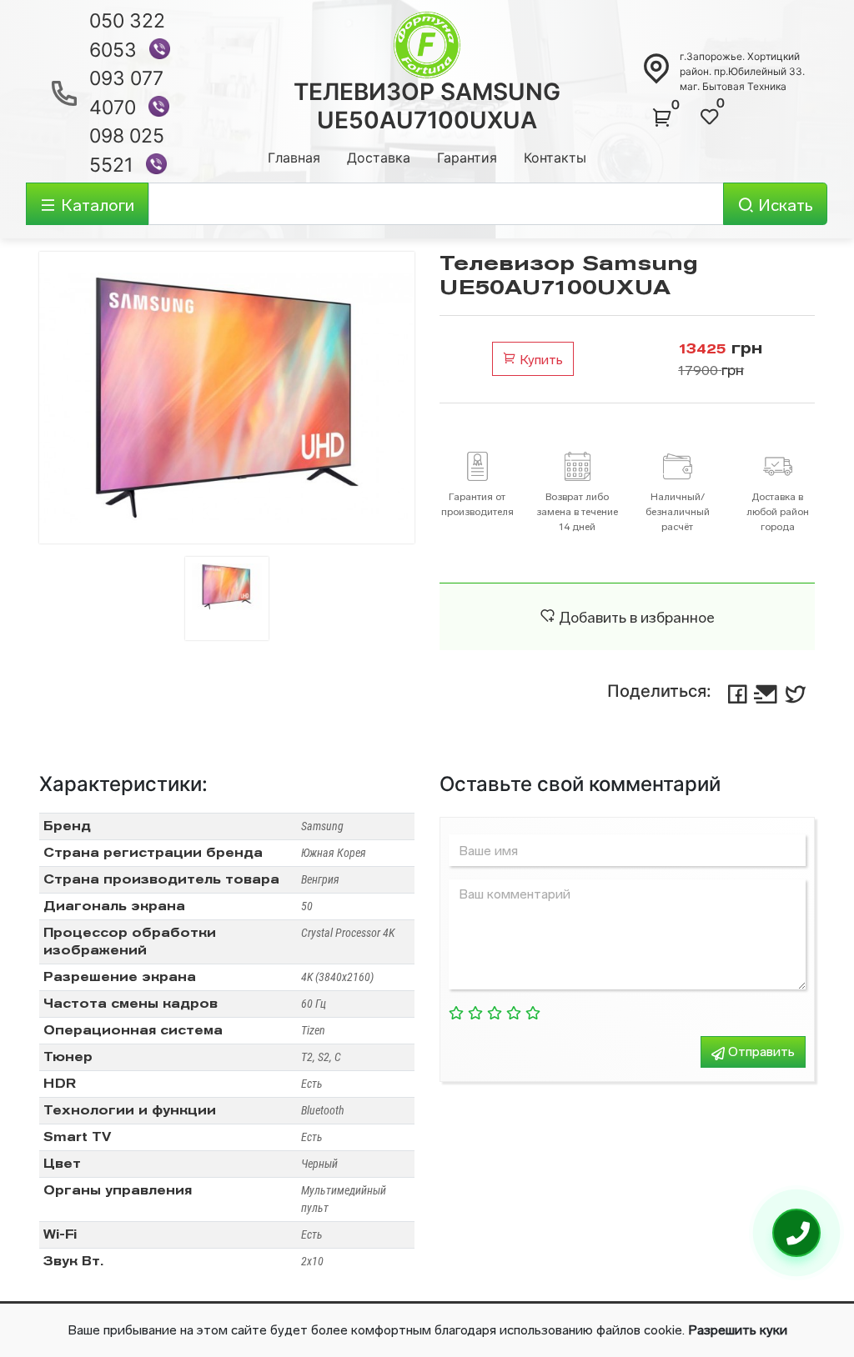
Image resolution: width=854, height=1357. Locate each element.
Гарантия (467, 157)
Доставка (378, 157)
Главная (294, 157)
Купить (539, 360)
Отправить (760, 1051)
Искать (783, 205)
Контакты (555, 157)
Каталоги (95, 205)
